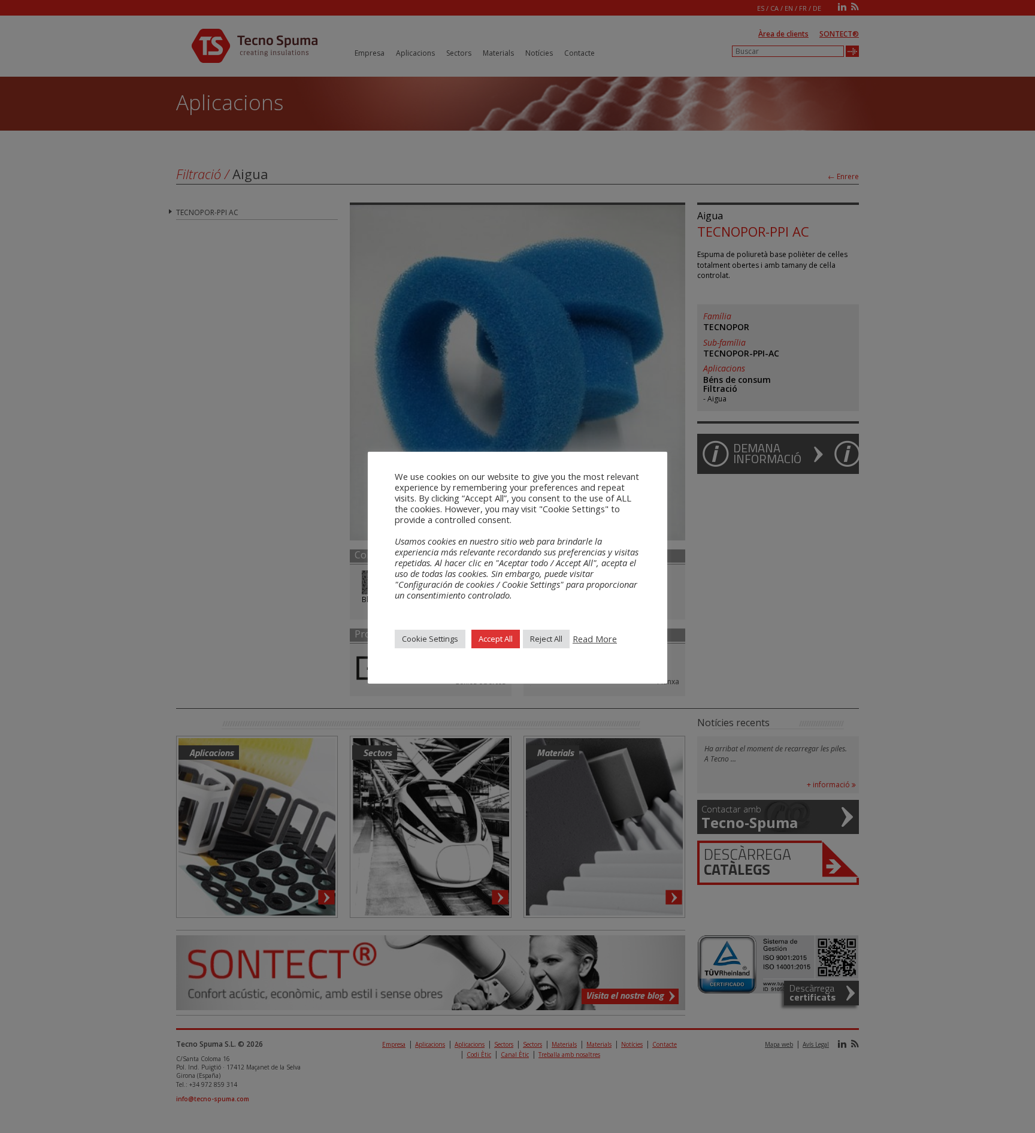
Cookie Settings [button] (430, 638)
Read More (595, 638)
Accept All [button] (496, 638)
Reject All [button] (546, 638)
